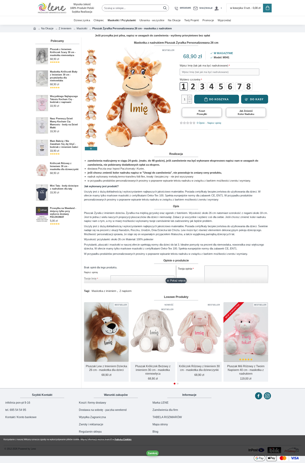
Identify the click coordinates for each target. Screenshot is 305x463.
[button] (91, 49)
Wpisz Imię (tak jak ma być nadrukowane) (204, 65)
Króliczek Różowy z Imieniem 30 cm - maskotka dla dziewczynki (64, 166)
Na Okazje (47, 28)
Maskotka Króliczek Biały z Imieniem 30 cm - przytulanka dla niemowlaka (63, 76)
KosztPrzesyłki (202, 112)
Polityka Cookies (123, 439)
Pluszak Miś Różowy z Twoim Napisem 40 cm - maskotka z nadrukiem (245, 370)
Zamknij (152, 453)
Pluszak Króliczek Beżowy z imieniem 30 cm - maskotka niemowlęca (153, 370)
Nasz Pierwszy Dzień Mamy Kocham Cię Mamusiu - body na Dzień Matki (64, 123)
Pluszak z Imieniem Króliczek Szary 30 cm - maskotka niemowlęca (63, 52)
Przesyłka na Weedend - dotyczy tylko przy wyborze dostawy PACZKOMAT (63, 213)
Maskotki (82, 28)
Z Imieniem (65, 28)
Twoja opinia (185, 268)
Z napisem (125, 290)
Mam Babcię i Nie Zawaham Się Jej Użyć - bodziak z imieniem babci (64, 144)
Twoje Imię (90, 278)
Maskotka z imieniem (104, 290)
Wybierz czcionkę (190, 79)
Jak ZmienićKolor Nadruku (246, 112)
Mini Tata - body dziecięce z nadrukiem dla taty (64, 187)
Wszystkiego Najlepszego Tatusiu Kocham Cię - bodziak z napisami (64, 99)
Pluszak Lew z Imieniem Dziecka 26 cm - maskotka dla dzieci (106, 368)
